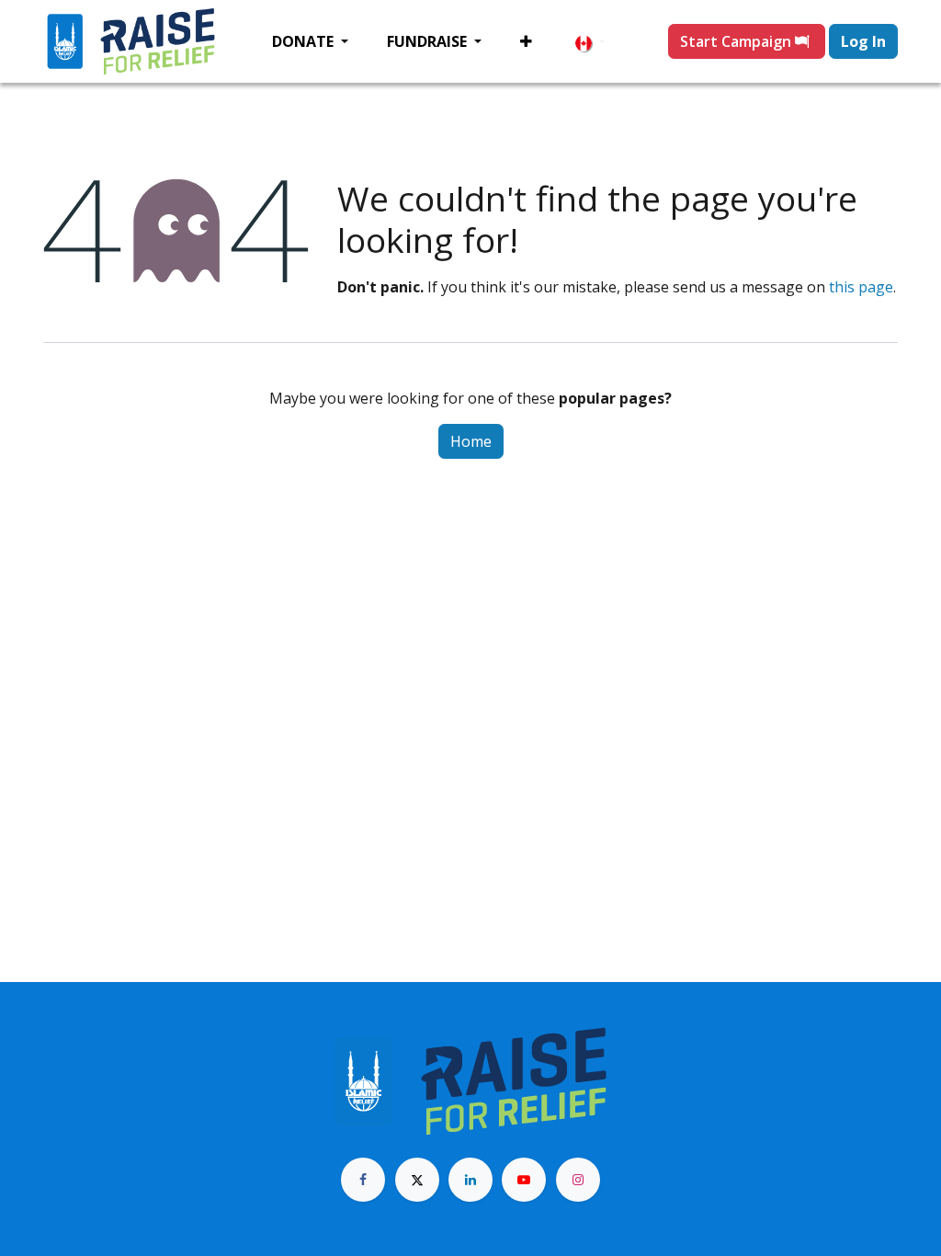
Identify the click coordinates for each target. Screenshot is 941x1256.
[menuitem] (310, 41)
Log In (863, 41)
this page (861, 287)
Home (471, 441)
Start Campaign (737, 41)
